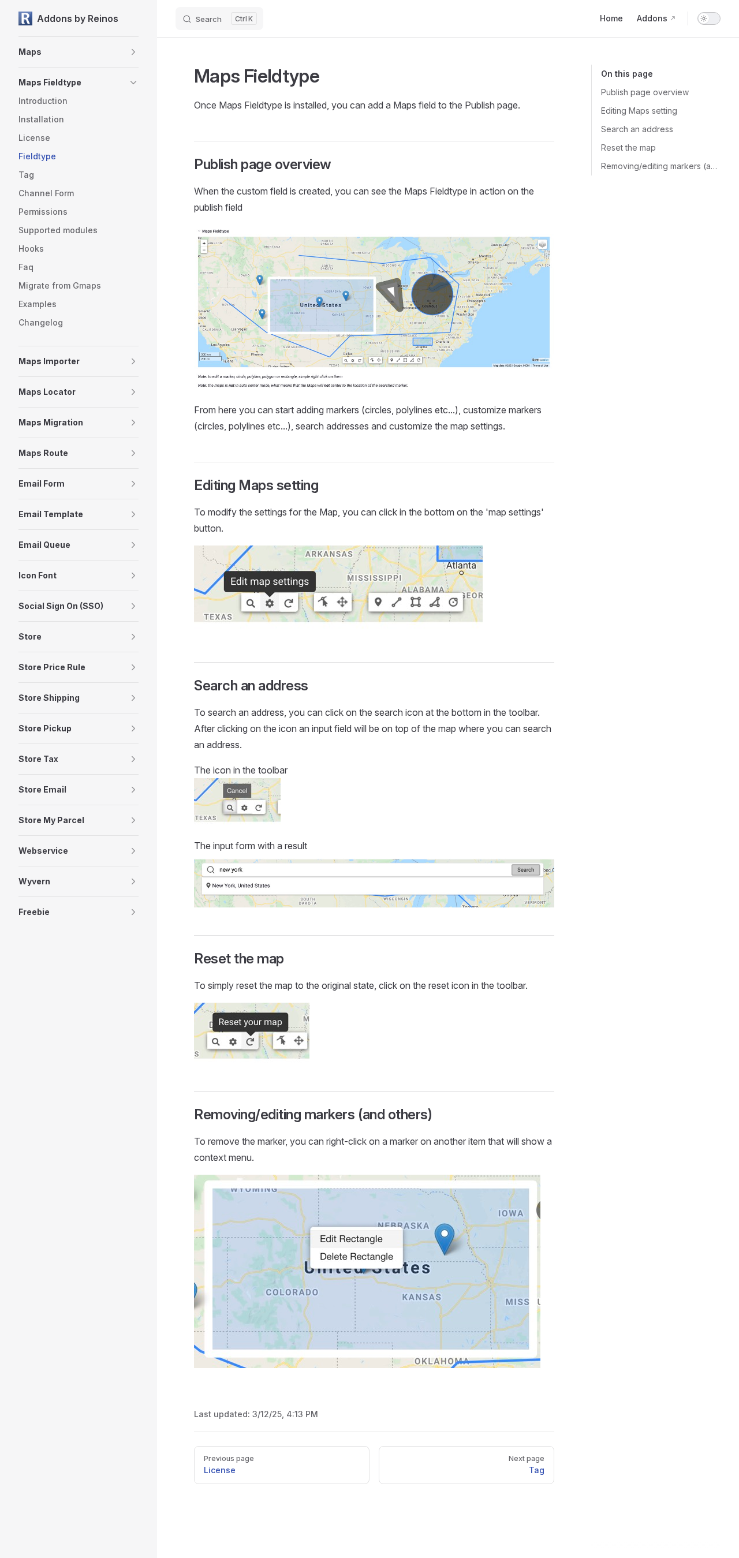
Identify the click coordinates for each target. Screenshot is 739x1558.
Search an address (637, 129)
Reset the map (628, 147)
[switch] (709, 18)
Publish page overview (645, 92)
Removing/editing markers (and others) (661, 166)
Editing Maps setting (639, 110)
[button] (133, 52)
